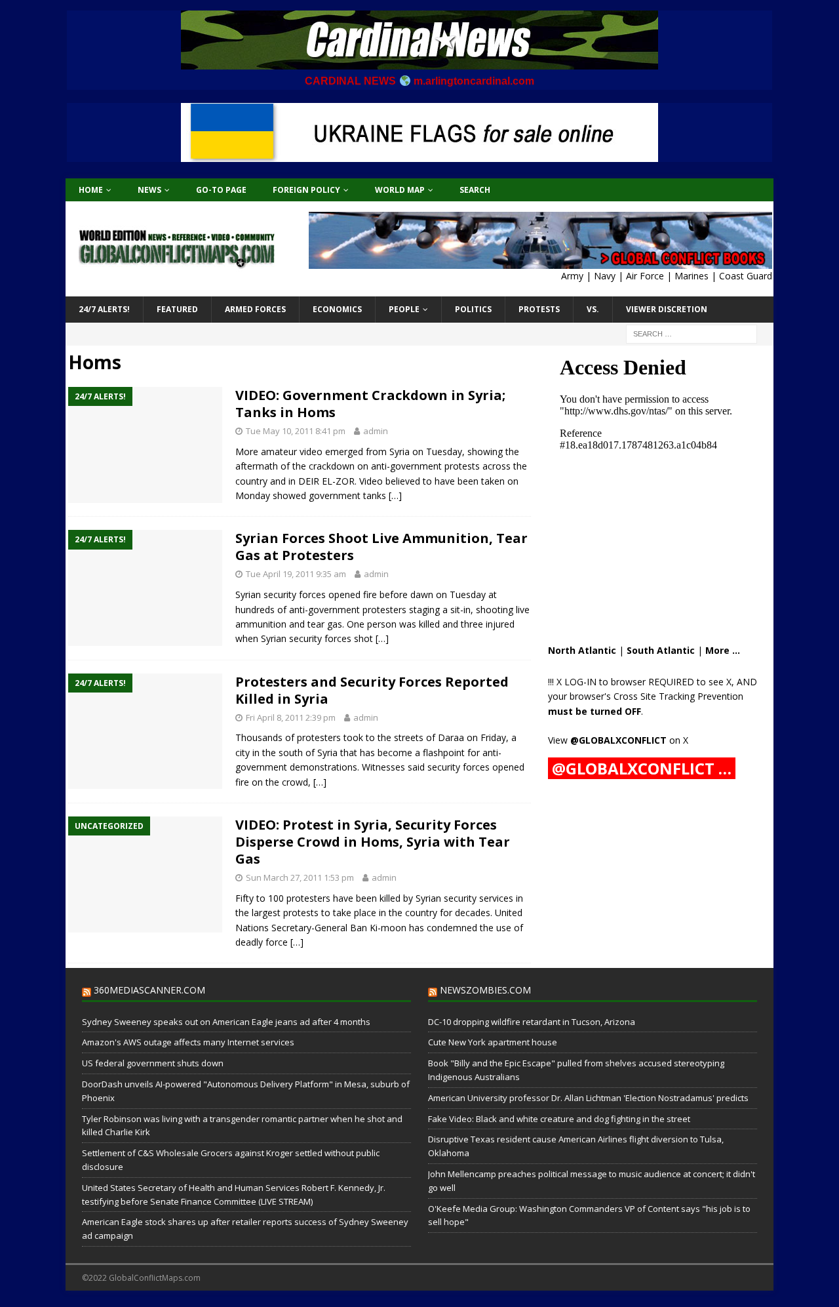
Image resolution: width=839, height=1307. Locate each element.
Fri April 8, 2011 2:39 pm (291, 717)
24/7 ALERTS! (104, 309)
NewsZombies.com (485, 990)
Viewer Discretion (666, 309)
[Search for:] (691, 333)
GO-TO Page (221, 189)
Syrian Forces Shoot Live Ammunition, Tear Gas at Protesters (381, 546)
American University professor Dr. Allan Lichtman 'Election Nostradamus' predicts (588, 1098)
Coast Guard (745, 276)
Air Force (645, 276)
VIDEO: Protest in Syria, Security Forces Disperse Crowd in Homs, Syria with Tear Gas (372, 842)
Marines (691, 276)
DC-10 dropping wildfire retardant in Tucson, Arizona (531, 1022)
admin (375, 431)
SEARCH (474, 189)
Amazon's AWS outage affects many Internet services (188, 1042)
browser (628, 681)
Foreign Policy (306, 189)
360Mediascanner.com (149, 990)
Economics (337, 309)
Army (572, 276)
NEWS (149, 189)
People (404, 309)
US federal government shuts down (153, 1063)
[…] (395, 495)
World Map (400, 189)
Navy (604, 276)
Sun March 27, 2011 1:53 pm (300, 877)
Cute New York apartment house (492, 1042)
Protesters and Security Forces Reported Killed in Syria (372, 690)
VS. (593, 309)
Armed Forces (255, 309)
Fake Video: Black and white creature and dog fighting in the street (559, 1119)
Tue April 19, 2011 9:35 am (296, 574)
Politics (473, 309)
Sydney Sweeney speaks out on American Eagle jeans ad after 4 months (226, 1022)
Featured (177, 309)
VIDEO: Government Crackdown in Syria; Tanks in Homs (370, 403)
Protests (539, 309)
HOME (91, 189)
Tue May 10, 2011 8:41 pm (295, 431)
